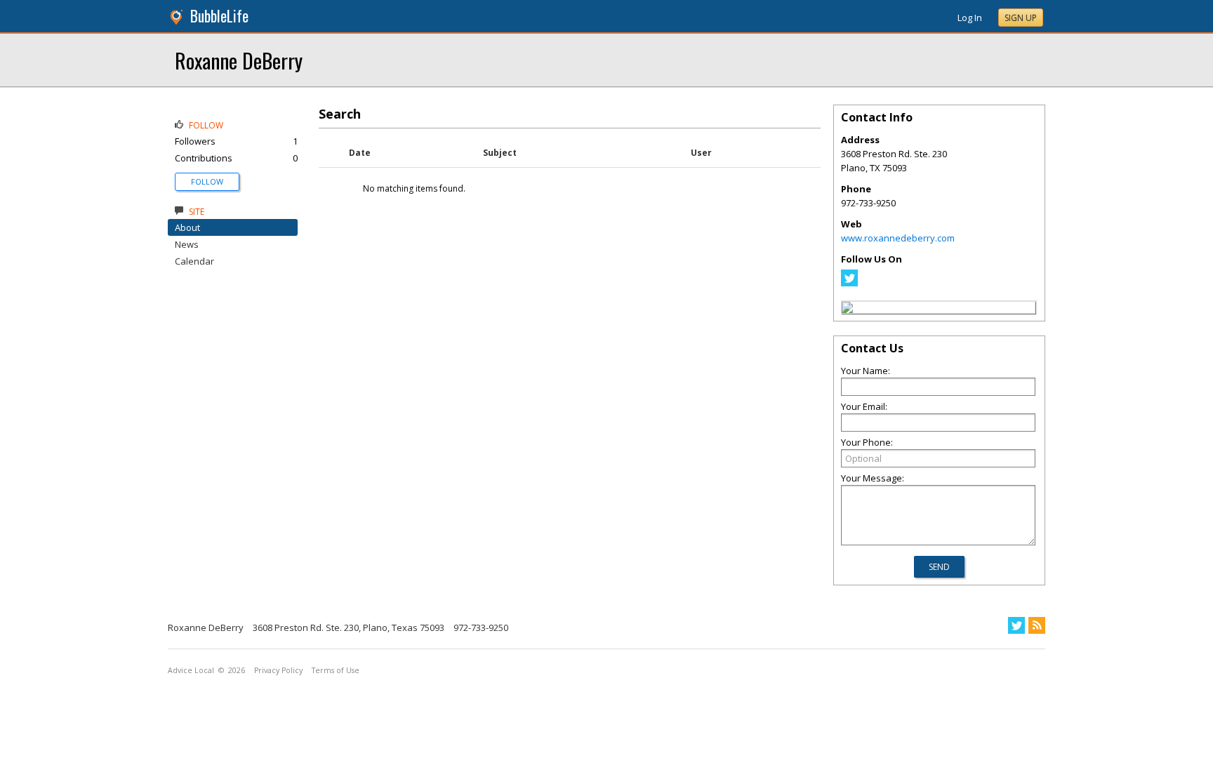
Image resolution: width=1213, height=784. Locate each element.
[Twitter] (849, 283)
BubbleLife (219, 16)
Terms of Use (335, 670)
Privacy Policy (278, 670)
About (187, 227)
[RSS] (1036, 625)
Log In (969, 17)
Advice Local (191, 670)
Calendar (194, 261)
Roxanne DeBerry (239, 60)
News (187, 244)
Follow (207, 181)
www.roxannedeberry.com (898, 238)
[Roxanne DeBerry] (847, 309)
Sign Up (1021, 18)
